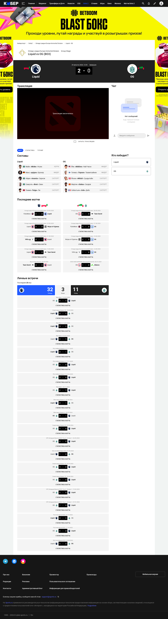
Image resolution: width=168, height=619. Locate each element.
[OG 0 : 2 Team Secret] (143, 68)
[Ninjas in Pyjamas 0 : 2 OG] (141, 67)
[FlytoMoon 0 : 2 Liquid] (29, 67)
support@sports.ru (49, 597)
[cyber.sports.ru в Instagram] (24, 562)
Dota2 (31, 43)
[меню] (23, 3)
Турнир (40, 150)
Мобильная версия (150, 574)
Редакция (7, 581)
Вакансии (26, 575)
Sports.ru (9, 603)
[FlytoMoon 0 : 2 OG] (142, 67)
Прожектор (54, 575)
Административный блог (32, 588)
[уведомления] (149, 3)
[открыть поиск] (143, 3)
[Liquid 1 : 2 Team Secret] (25, 68)
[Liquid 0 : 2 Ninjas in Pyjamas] (28, 68)
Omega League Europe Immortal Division (49, 43)
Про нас (6, 575)
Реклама (26, 581)
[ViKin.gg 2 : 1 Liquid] (26, 68)
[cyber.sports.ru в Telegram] (6, 562)
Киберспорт (21, 43)
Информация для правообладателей (64, 588)
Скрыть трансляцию (86, 141)
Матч (20, 150)
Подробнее (91, 606)
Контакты (7, 588)
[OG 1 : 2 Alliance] (138, 68)
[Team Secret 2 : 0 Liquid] (24, 68)
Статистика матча (39, 219)
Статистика (29, 150)
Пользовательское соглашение (62, 581)
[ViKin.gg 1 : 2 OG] (139, 67)
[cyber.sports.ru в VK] (15, 562)
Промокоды (92, 575)
